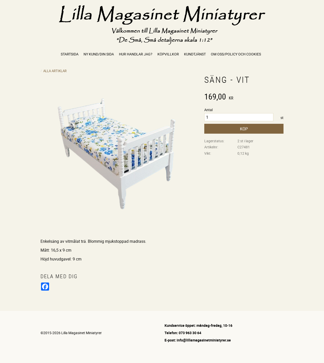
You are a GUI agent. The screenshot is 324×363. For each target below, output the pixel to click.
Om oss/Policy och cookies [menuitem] (236, 54)
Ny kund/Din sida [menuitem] (99, 54)
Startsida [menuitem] (69, 54)
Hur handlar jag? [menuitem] (135, 54)
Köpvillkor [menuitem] (168, 54)
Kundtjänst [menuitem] (195, 54)
